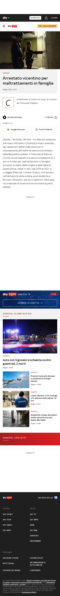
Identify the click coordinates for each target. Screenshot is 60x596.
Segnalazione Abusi (29, 592)
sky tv (33, 514)
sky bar (33, 530)
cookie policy (36, 558)
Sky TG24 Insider (47, 26)
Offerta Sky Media (11, 570)
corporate (35, 570)
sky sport (8, 514)
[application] (12, 117)
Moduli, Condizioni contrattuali (38, 580)
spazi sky (34, 536)
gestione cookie (10, 558)
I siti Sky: (6, 508)
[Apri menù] (4, 26)
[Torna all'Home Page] (12, 26)
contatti (23, 584)
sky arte (7, 530)
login (54, 18)
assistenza (14, 584)
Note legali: (7, 552)
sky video (7, 525)
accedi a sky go (45, 498)
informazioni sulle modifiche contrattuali (26, 582)
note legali (8, 563)
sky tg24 (7, 520)
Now (32, 525)
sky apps (34, 520)
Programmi (35, 541)
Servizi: (33, 508)
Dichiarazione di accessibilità (37, 563)
